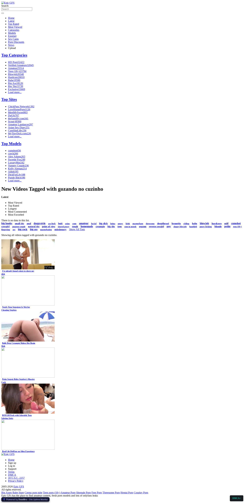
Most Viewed (15, 27)
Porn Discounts (16, 42)
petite (227, 226)
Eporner (12, 36)
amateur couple (18, 226)
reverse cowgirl (156, 226)
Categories (13, 30)
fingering (5, 229)
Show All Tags (77, 229)
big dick (103, 223)
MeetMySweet (18, 112)
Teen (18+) (17, 71)
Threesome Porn (111, 492)
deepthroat (163, 223)
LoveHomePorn (19, 109)
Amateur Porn (68, 492)
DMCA (12, 474)
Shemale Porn (83, 492)
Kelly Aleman (17, 168)
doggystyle (40, 223)
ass (14, 229)
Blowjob (16, 74)
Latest (11, 21)
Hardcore (16, 77)
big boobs (6, 223)
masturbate (137, 223)
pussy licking (206, 226)
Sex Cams (13, 39)
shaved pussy (63, 226)
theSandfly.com (18, 118)
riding (186, 223)
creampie (100, 226)
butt (60, 223)
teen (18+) (237, 226)
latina (112, 223)
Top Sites (9, 99)
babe (194, 223)
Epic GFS (19, 486)
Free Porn (97, 492)
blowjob (204, 223)
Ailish (13, 171)
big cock (22, 229)
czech (13, 153)
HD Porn (16, 62)
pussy (120, 223)
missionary (60, 229)
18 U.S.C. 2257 (16, 477)
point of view (48, 226)
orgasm (142, 226)
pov (169, 226)
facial (93, 223)
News (11, 45)
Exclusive (16, 89)
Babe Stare (18, 492)
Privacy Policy (15, 480)
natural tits (33, 226)
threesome (150, 223)
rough (75, 226)
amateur (83, 223)
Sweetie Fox (16, 159)
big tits (111, 226)
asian (67, 223)
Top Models (11, 143)
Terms (11, 471)
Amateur (16, 68)
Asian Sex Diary (19, 127)
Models (12, 33)
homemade (87, 226)
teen (120, 226)
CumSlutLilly (17, 130)
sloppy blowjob (180, 226)
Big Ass (15, 83)
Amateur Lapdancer (20, 124)
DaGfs (13, 115)
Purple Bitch (16, 177)
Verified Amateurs (21, 65)
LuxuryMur (16, 162)
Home (11, 18)
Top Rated (13, 24)
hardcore (217, 223)
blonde (218, 226)
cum (74, 223)
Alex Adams (16, 156)
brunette (176, 223)
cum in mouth (130, 226)
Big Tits (15, 86)
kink (128, 223)
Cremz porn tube (33, 492)
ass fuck (52, 223)
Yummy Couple (18, 165)
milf (226, 223)
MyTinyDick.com (19, 133)
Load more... (15, 92)
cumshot (14, 150)
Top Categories (14, 55)
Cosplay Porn (141, 492)
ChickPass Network (21, 106)
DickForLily (16, 174)
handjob (193, 226)
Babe (14, 80)
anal (29, 223)
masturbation (46, 229)
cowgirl (5, 226)
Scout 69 (14, 121)
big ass (34, 229)
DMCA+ (236, 498)
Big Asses (6, 492)
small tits (19, 223)
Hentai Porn (126, 492)
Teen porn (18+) (51, 492)
